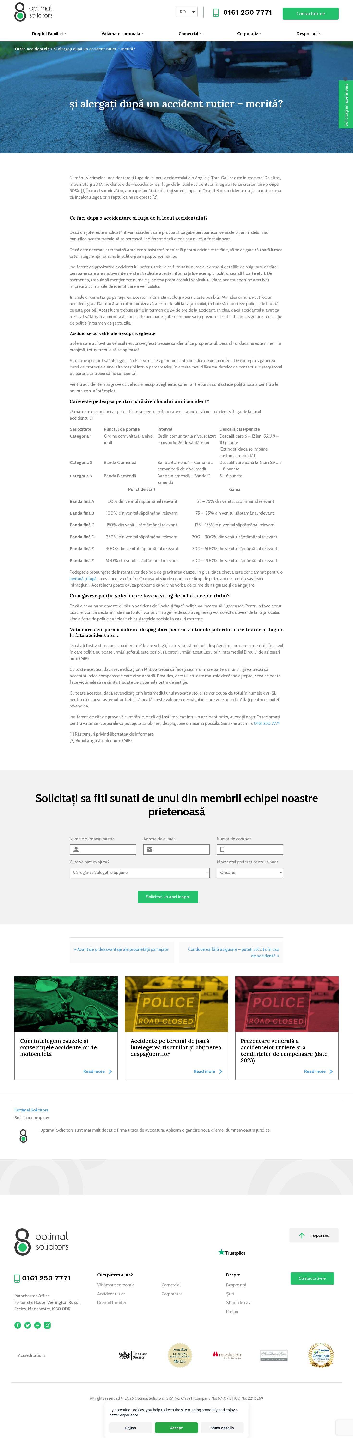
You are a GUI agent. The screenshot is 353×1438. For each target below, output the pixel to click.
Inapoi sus (319, 1235)
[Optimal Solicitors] (33, 12)
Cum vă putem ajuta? (90, 862)
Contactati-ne (310, 14)
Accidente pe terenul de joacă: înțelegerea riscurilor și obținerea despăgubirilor (175, 1047)
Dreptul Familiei (47, 33)
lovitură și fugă (83, 578)
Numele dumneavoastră (92, 839)
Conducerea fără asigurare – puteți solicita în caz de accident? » (233, 952)
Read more (94, 1071)
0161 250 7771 (247, 12)
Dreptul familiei (111, 1302)
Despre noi (307, 33)
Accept (176, 1427)
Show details (222, 1427)
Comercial (188, 33)
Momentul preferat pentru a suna (248, 862)
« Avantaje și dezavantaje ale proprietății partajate (121, 949)
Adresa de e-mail (159, 839)
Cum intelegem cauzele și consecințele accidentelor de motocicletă (58, 1047)
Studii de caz (238, 1302)
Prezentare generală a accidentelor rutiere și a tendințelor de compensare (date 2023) (284, 1050)
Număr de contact (234, 839)
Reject (131, 1427)
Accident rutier (111, 1293)
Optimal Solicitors (31, 1110)
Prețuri (232, 1311)
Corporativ (247, 33)
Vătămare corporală (121, 33)
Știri (230, 1293)
